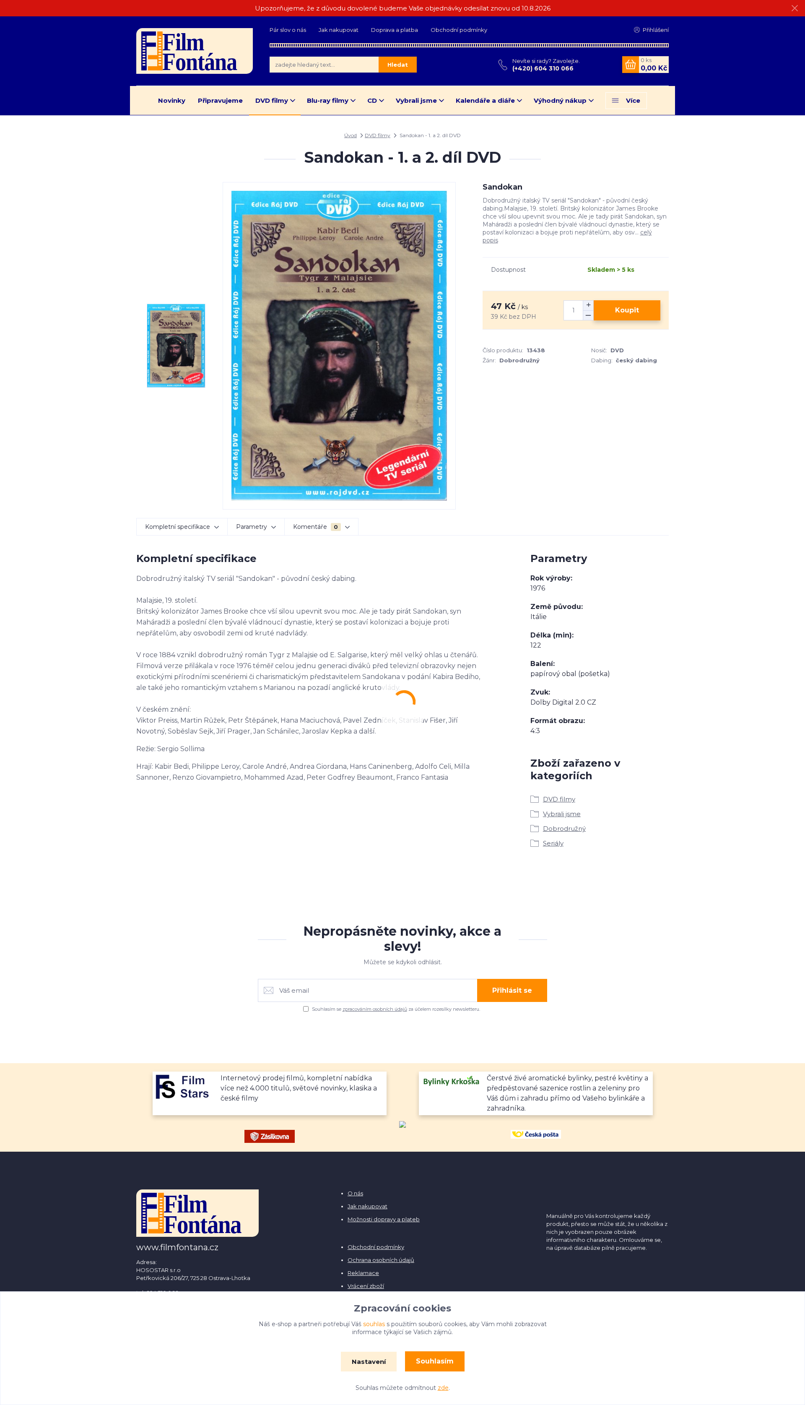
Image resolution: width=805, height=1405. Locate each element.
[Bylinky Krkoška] (452, 1080)
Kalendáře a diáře (485, 100)
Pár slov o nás (288, 29)
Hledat (397, 64)
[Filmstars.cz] (185, 1086)
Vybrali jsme (416, 100)
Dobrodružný (564, 829)
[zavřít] (794, 8)
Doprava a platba (394, 29)
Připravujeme (220, 100)
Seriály (553, 843)
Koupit (627, 310)
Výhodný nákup (560, 100)
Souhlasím (435, 1361)
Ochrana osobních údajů (381, 1260)
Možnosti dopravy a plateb (384, 1219)
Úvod (350, 135)
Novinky (171, 100)
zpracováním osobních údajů (375, 1009)
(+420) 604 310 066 (543, 68)
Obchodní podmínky (459, 29)
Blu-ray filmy (327, 100)
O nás (355, 1193)
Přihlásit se (512, 990)
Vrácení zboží (366, 1286)
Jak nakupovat (338, 29)
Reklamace (363, 1273)
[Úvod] (194, 50)
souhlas (374, 1324)
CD (372, 100)
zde (443, 1388)
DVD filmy (271, 100)
